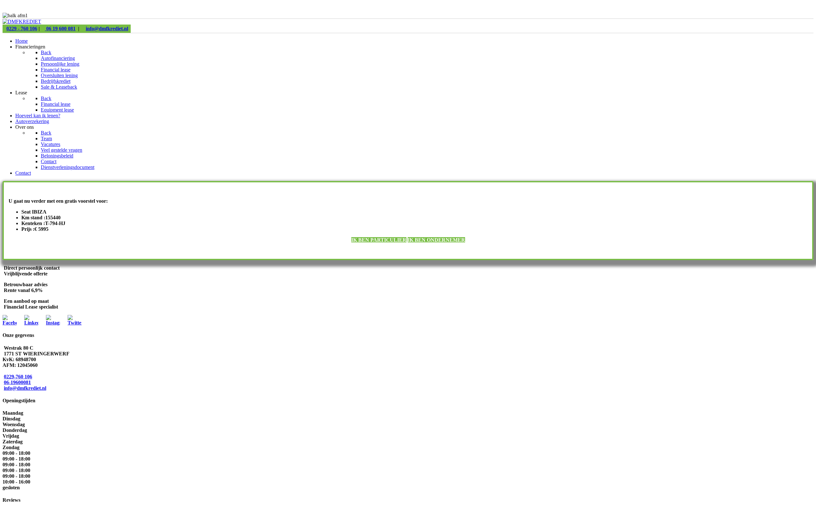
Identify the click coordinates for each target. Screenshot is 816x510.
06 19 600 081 (60, 28)
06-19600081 (17, 382)
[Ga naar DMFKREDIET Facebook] (10, 322)
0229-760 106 (18, 376)
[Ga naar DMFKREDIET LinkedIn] (31, 322)
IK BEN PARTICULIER (378, 240)
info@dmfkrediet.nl (107, 28)
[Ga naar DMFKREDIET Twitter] (75, 322)
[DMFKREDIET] (22, 21)
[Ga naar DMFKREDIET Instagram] (53, 322)
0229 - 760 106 (21, 28)
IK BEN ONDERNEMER (436, 240)
